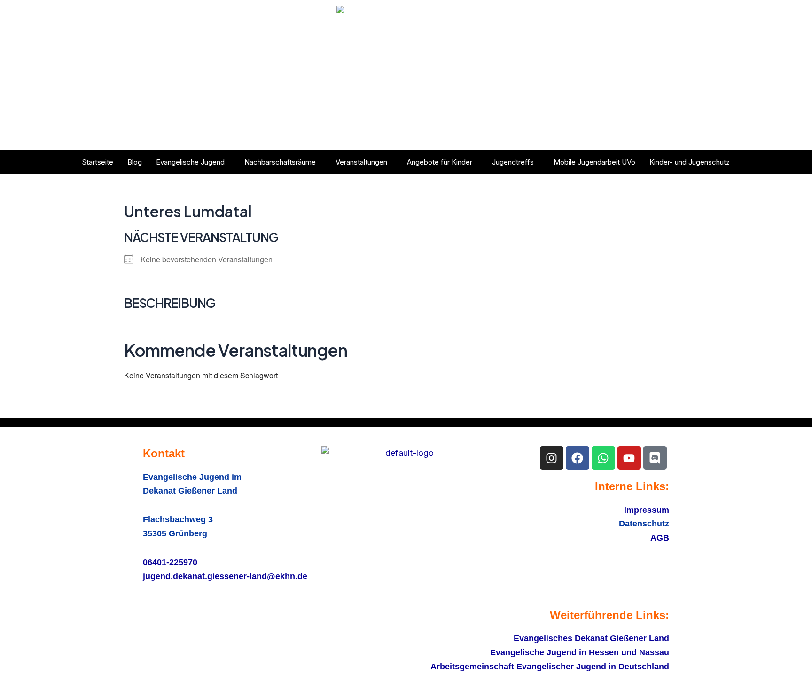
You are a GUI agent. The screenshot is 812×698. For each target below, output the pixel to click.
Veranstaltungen (361, 161)
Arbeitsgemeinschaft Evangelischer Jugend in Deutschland (549, 666)
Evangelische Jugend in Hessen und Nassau (579, 652)
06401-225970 (170, 562)
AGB (659, 537)
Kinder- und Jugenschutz (689, 161)
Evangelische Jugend (190, 161)
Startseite (97, 161)
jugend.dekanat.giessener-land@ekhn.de (225, 576)
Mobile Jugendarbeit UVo (594, 161)
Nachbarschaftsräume (280, 161)
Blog (134, 161)
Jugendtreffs (513, 161)
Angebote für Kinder (439, 161)
